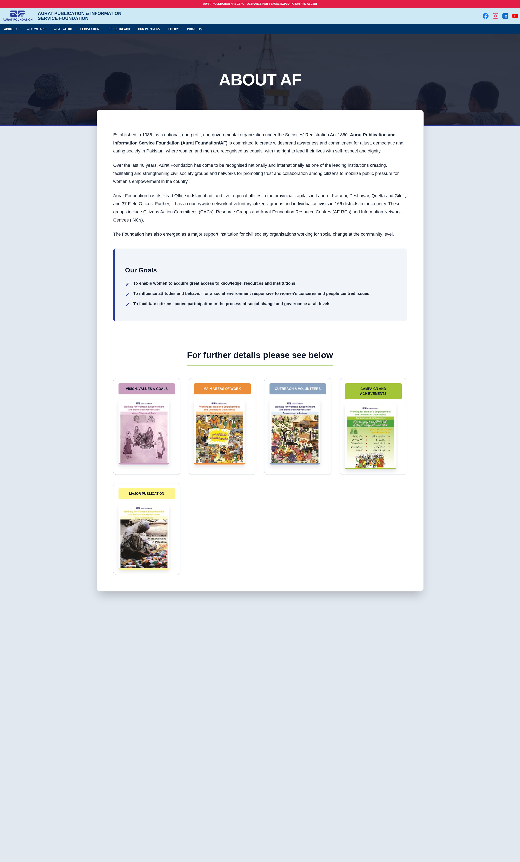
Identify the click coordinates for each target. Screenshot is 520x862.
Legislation (89, 29)
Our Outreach (118, 29)
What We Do (63, 29)
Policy (173, 29)
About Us (11, 29)
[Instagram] (495, 16)
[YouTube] (515, 16)
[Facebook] (486, 16)
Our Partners (149, 29)
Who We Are (36, 29)
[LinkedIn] (505, 16)
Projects (194, 29)
